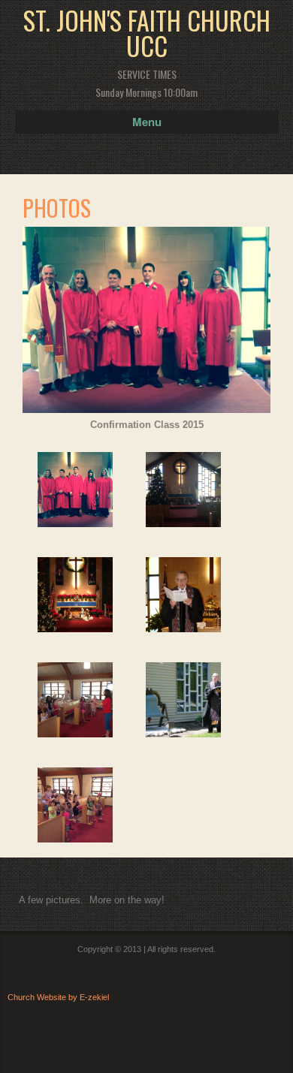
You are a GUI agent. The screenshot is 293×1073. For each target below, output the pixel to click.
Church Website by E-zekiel (58, 997)
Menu (147, 121)
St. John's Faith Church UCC (146, 33)
